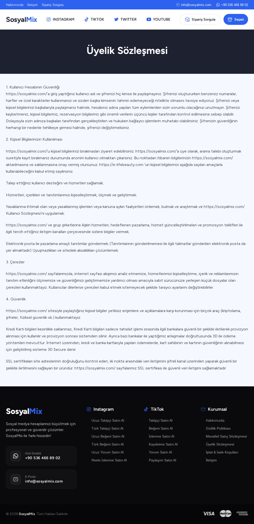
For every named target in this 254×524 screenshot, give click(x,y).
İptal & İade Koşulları (222, 452)
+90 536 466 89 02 (234, 5)
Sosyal (21, 19)
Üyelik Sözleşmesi (220, 444)
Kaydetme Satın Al (163, 444)
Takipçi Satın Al (160, 420)
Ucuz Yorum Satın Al (108, 452)
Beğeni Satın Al (161, 428)
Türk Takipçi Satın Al (107, 428)
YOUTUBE (161, 19)
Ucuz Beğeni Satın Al (108, 436)
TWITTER (129, 19)
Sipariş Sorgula (53, 5)
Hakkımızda (14, 5)
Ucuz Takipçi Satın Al (108, 420)
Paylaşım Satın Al (162, 460)
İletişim (32, 5)
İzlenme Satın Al (161, 436)
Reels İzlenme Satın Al (109, 460)
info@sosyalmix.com (196, 5)
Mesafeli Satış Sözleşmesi (226, 436)
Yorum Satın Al (160, 452)
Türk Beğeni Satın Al (108, 444)
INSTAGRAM (63, 19)
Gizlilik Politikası (218, 428)
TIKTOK (97, 19)
